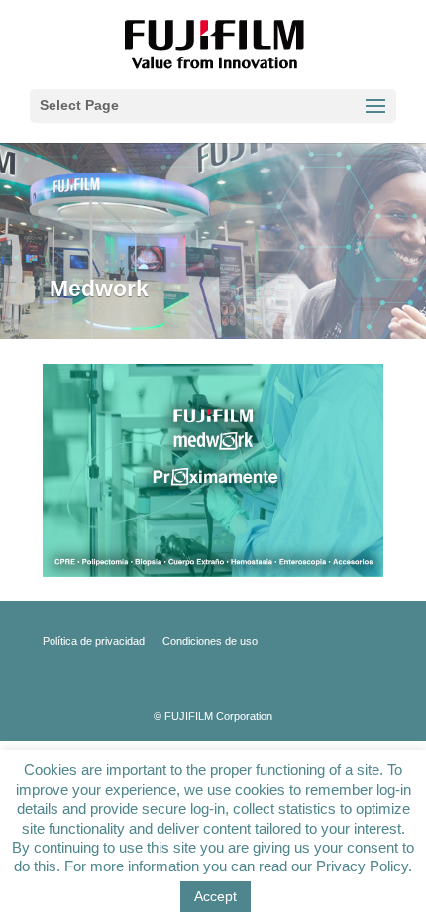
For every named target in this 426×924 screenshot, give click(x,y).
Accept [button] (215, 896)
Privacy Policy (362, 866)
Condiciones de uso (210, 641)
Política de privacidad (94, 641)
